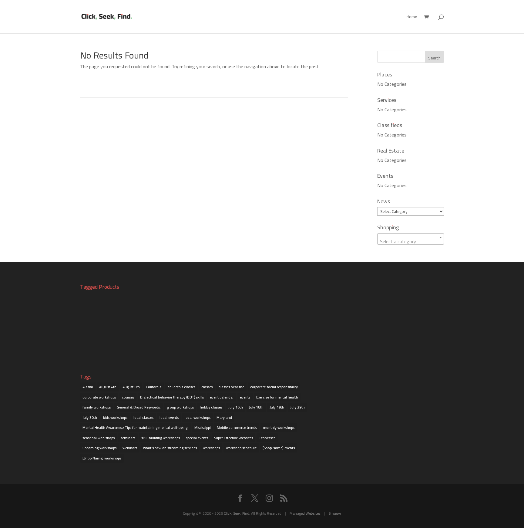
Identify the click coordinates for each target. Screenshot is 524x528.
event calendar (222, 397)
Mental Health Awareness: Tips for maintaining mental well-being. (135, 427)
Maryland (224, 417)
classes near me (231, 386)
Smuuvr (335, 513)
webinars (130, 447)
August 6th (131, 386)
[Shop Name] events (279, 447)
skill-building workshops (160, 437)
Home (411, 18)
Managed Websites (305, 513)
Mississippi (202, 427)
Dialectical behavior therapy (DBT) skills (172, 397)
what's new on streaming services (170, 447)
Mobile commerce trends (237, 427)
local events (169, 417)
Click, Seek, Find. (237, 513)
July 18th (256, 407)
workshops (211, 447)
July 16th (235, 407)
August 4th (107, 386)
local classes (143, 417)
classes (207, 386)
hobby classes (211, 407)
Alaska (87, 386)
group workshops (180, 407)
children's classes (181, 386)
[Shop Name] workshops (101, 458)
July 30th (89, 417)
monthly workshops (278, 427)
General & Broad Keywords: (139, 407)
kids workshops (115, 417)
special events (197, 437)
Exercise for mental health (277, 397)
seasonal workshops (98, 437)
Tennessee (267, 437)
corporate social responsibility (274, 386)
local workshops (197, 417)
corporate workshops (99, 397)
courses (128, 397)
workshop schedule (241, 447)
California (154, 386)
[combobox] (410, 239)
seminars (128, 437)
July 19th (277, 407)
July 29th (297, 407)
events (245, 397)
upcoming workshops (99, 447)
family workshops (96, 407)
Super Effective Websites (233, 437)
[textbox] (411, 241)
